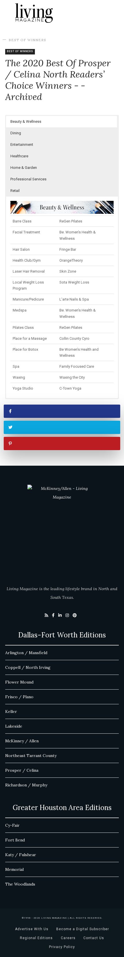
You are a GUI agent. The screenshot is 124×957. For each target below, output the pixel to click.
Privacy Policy (62, 947)
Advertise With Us (31, 929)
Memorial (14, 869)
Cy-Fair (12, 825)
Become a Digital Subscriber (82, 929)
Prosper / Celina (21, 770)
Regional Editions (36, 938)
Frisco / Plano (19, 696)
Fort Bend (15, 840)
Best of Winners (27, 40)
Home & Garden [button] (23, 167)
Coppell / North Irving (27, 667)
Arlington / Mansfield (26, 652)
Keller (11, 711)
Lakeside (13, 726)
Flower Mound (19, 682)
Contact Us (93, 938)
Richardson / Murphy (26, 785)
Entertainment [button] (21, 144)
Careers (68, 938)
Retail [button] (15, 190)
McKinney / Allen (22, 740)
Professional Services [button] (28, 179)
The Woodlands (20, 884)
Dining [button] (15, 133)
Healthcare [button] (19, 156)
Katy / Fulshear (20, 854)
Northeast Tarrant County (31, 755)
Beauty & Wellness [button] (25, 121)
